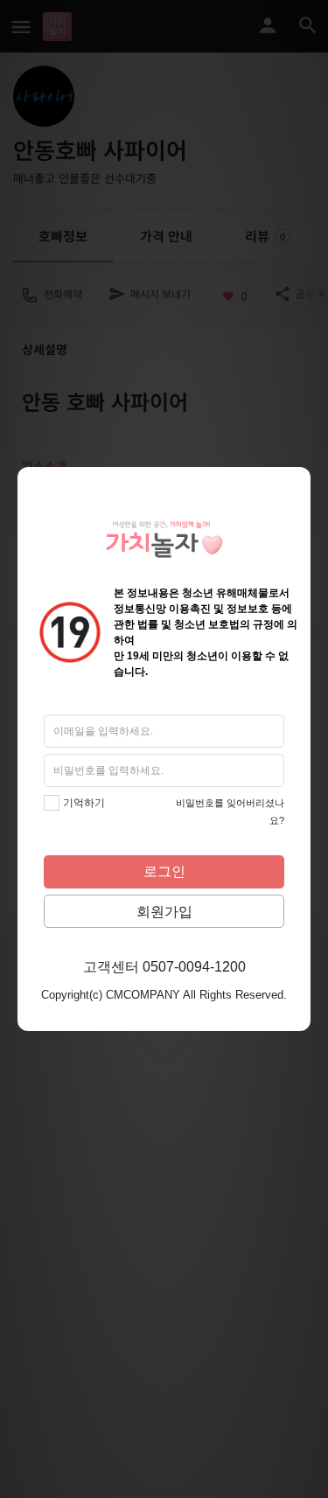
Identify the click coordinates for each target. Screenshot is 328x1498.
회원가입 (164, 911)
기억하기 (84, 803)
